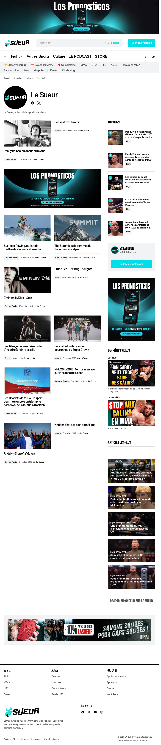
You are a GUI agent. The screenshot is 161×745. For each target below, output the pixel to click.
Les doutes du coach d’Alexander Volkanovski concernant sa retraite (138, 179)
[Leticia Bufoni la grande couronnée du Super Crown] (77, 328)
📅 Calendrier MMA (42, 64)
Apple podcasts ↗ (117, 676)
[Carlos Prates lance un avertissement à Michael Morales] (115, 205)
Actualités (18, 78)
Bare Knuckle (11, 70)
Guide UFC (57, 694)
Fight (128, 141)
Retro (57, 277)
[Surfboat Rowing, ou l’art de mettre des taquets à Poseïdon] (27, 228)
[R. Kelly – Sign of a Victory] (27, 436)
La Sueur (29, 78)
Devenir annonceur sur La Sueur (131, 600)
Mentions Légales (20, 739)
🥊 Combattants (67, 64)
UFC (94, 64)
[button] (5, 56)
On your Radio (11, 306)
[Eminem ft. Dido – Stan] (27, 280)
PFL (104, 64)
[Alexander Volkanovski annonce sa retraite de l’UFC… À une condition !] (115, 228)
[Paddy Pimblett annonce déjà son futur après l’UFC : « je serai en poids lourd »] (115, 137)
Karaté (53, 70)
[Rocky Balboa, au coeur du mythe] (27, 133)
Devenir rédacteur (51, 739)
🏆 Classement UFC (15, 64)
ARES (114, 64)
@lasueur (127, 248)
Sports (58, 130)
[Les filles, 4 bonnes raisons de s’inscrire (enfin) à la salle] (27, 328)
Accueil (7, 78)
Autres (54, 670)
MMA (83, 64)
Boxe (26, 70)
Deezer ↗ (112, 688)
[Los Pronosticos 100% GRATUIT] (79, 17)
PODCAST (112, 670)
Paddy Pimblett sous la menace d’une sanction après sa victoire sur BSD (138, 157)
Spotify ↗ (112, 682)
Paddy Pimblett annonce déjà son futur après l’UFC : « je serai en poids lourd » (139, 134)
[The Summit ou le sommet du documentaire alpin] (77, 228)
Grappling (39, 70)
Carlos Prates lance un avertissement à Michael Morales (138, 202)
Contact (7, 739)
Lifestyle (56, 682)
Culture (55, 676)
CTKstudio (144, 740)
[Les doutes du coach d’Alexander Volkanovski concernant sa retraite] (115, 182)
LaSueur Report (11, 257)
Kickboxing (68, 70)
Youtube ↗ (113, 694)
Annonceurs (36, 739)
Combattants (58, 688)
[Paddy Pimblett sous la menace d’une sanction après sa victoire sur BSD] (115, 160)
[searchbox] (71, 42)
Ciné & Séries (10, 159)
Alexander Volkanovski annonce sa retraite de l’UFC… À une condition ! (138, 225)
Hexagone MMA (131, 64)
